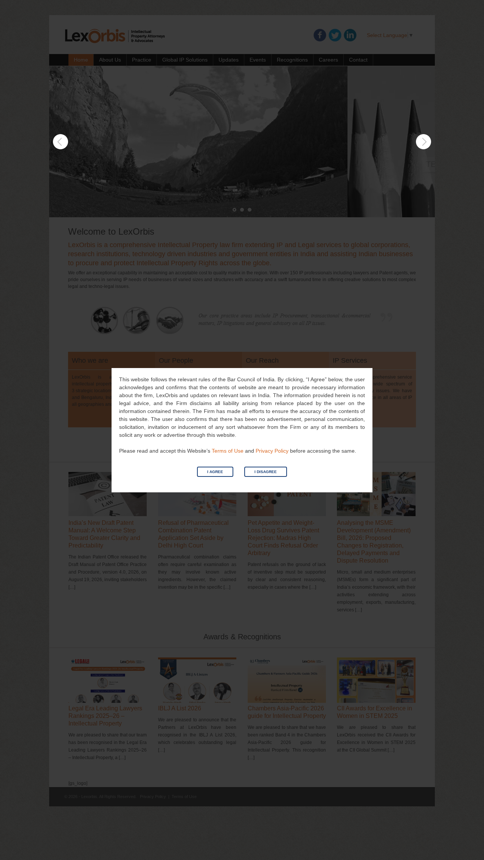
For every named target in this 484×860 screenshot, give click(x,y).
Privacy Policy (272, 451)
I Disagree (265, 472)
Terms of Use (228, 451)
